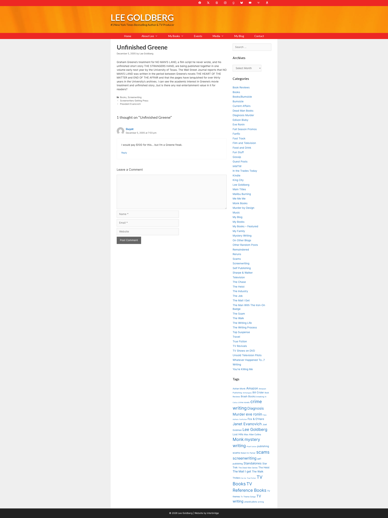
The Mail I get (242, 471)
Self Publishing (242, 268)
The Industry (240, 291)
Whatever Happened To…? (249, 359)
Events (198, 36)
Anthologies (247, 393)
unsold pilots (250, 501)
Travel (236, 336)
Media (216, 36)
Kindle (236, 175)
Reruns (237, 254)
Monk (238, 439)
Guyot (130, 129)
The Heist (238, 286)
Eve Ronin (239, 124)
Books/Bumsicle (242, 96)
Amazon (252, 388)
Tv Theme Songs (248, 497)
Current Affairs (242, 105)
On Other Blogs (242, 240)
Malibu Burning (242, 194)
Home (127, 36)
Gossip (237, 156)
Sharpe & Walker (243, 272)
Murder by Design (243, 207)
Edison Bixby (240, 119)
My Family (239, 231)
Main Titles (239, 189)
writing (261, 502)
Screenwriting (135, 97)
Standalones (253, 463)
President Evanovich (130, 104)
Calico (235, 403)
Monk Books (240, 203)
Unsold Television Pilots (247, 355)
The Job (238, 295)
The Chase (239, 281)
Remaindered (241, 249)
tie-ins (243, 478)
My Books (174, 36)
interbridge (213, 513)
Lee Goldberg (142, 17)
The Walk (238, 318)
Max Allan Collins (252, 434)
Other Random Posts (245, 244)
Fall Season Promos (245, 129)
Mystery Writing (242, 235)
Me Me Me (239, 198)
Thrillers (236, 478)
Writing (237, 364)
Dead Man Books (243, 110)
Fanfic (236, 133)
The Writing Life (242, 322)
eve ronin (254, 414)
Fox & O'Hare (256, 419)
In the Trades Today (245, 170)
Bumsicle (238, 101)
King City (238, 180)
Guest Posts (240, 161)
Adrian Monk (239, 388)
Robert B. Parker (248, 453)
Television (239, 277)
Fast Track (239, 138)
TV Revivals (240, 346)
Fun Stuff (238, 152)
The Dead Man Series (248, 468)
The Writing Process (245, 327)
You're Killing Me (243, 369)
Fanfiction (243, 419)
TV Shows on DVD (244, 350)
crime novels (244, 402)
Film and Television (244, 143)
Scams (237, 258)
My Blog (239, 36)
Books (123, 97)
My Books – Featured (245, 226)
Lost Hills (238, 434)
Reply (124, 152)
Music (236, 212)
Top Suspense (241, 332)
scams (262, 452)
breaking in (261, 396)
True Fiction (240, 341)
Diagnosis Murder (243, 115)
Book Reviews (241, 87)
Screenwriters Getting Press (134, 100)
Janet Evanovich (247, 424)
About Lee (148, 36)
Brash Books (248, 396)
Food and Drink (242, 147)
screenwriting (244, 458)
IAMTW (237, 166)
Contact (259, 36)
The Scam (239, 313)
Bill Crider (258, 392)
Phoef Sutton (251, 447)
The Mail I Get (241, 300)
